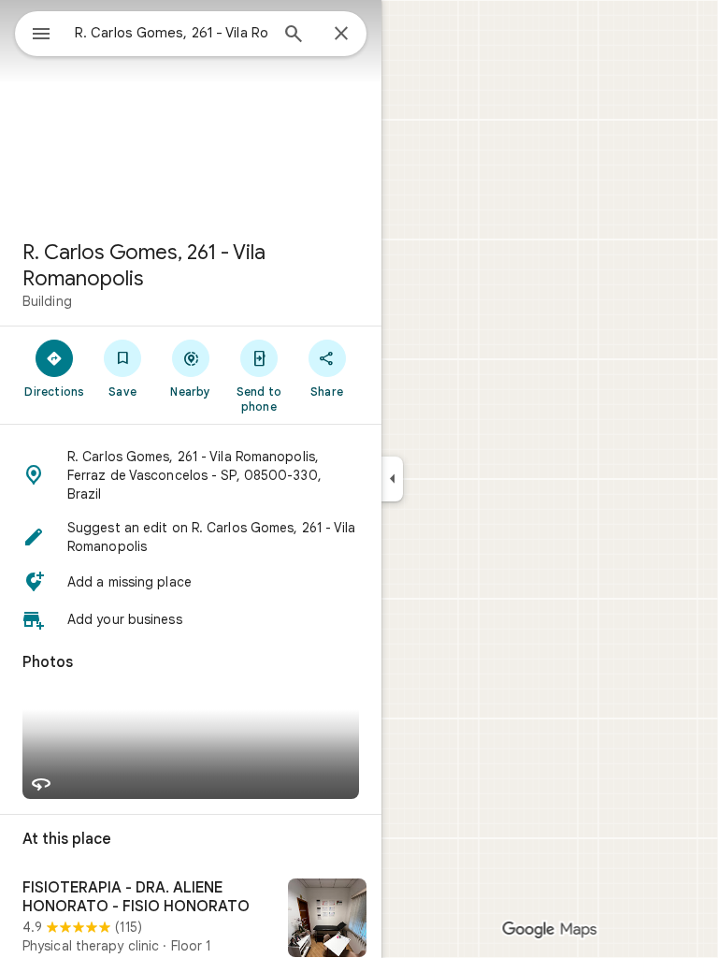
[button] (190, 475)
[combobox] (171, 33)
